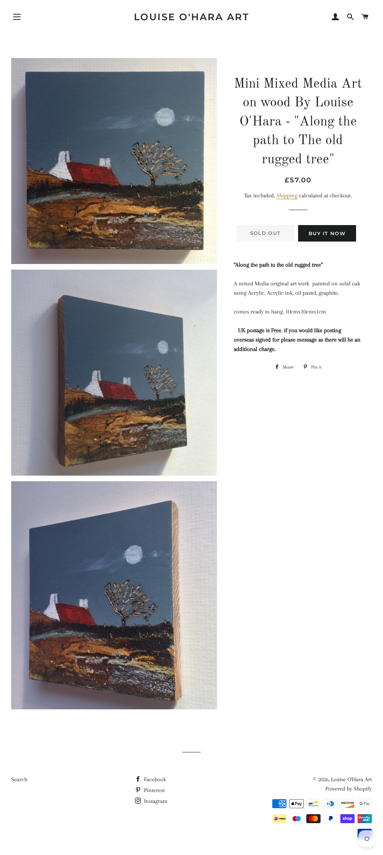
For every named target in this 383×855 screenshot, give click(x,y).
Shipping (286, 195)
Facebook (154, 779)
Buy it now (327, 233)
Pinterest (154, 790)
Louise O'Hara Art (191, 16)
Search (19, 779)
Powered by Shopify (348, 788)
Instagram (155, 801)
